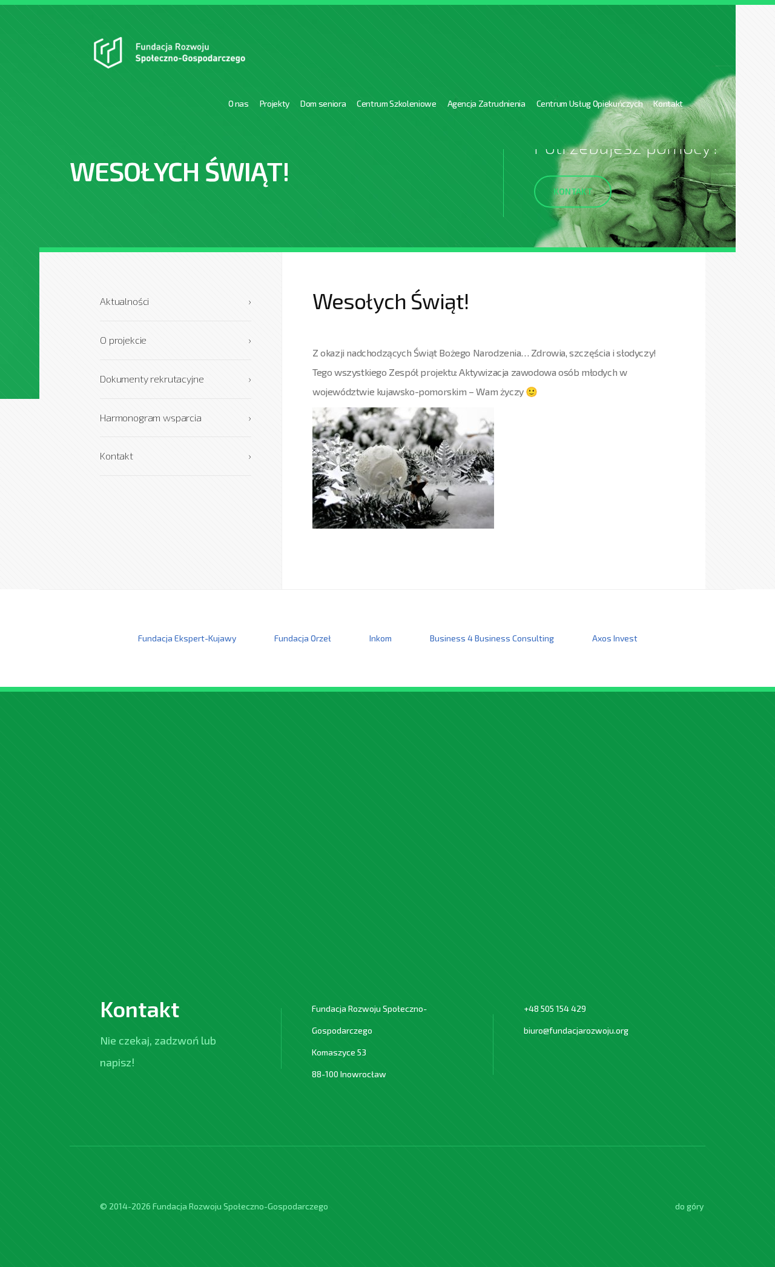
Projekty (274, 103)
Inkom (380, 638)
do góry (689, 1206)
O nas (238, 103)
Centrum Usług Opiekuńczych (589, 103)
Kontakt (668, 103)
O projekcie (175, 340)
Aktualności (175, 301)
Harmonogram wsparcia (175, 417)
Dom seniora (323, 103)
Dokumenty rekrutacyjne (175, 378)
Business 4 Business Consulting (492, 638)
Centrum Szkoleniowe (396, 103)
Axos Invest (615, 638)
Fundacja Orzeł (302, 638)
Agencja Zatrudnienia (486, 103)
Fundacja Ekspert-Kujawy (187, 638)
